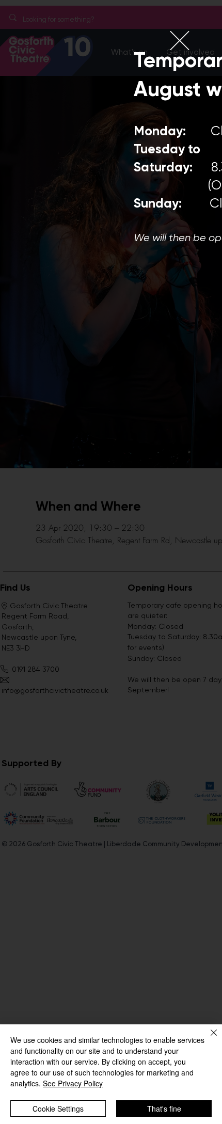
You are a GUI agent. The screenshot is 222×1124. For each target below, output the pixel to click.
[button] (179, 40)
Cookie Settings (58, 1108)
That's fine (164, 1108)
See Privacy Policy (73, 1083)
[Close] (207, 1038)
